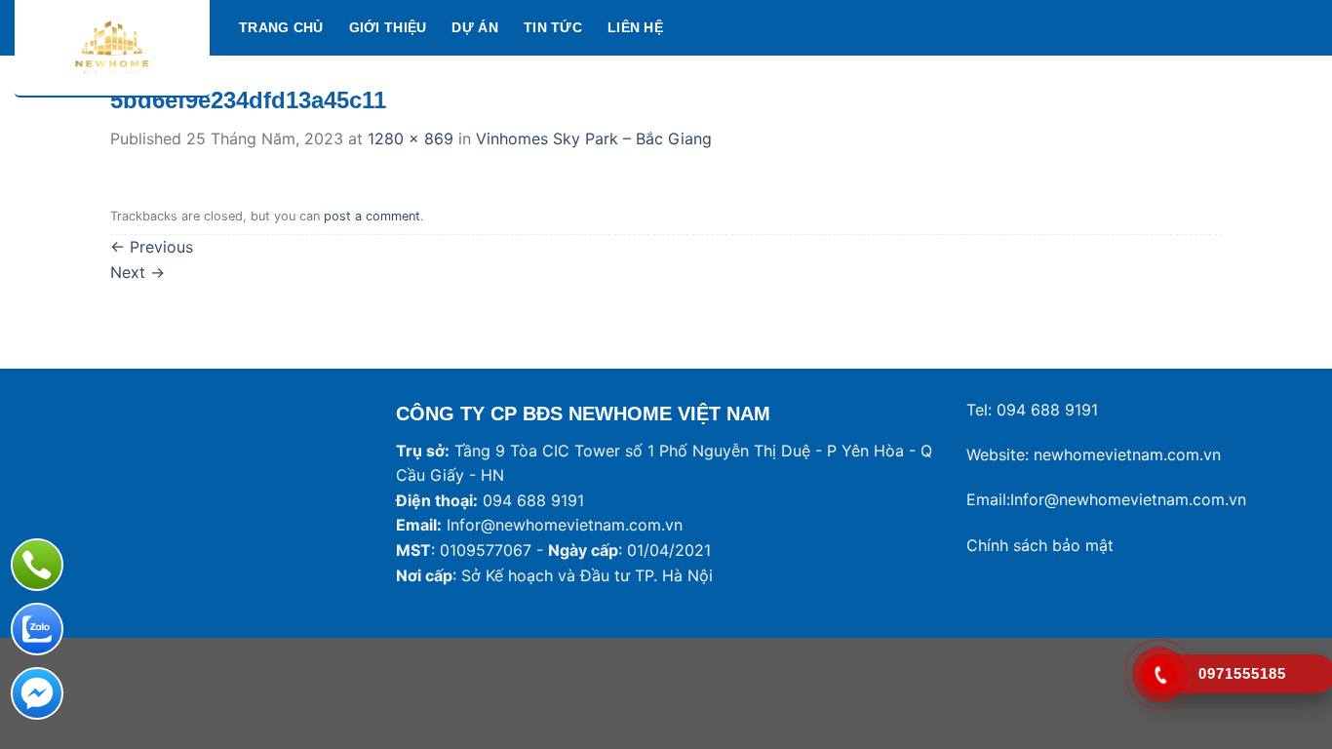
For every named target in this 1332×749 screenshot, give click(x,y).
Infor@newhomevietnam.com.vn (565, 524)
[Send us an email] (1304, 27)
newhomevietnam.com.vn (1127, 454)
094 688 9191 (1047, 409)
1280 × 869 (410, 138)
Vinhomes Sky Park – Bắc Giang (594, 138)
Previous (151, 246)
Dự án (474, 27)
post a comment (372, 216)
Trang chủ (281, 27)
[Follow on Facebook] (1228, 27)
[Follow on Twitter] (1279, 27)
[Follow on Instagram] (1254, 27)
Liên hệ (635, 27)
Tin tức (553, 27)
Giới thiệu (388, 27)
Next (137, 272)
